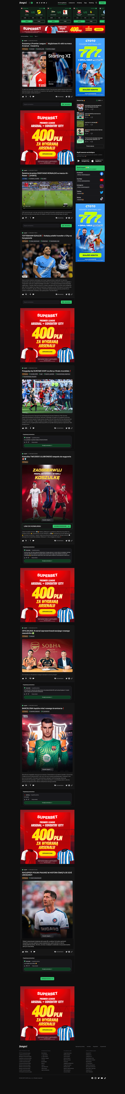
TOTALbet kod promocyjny (25, 1071)
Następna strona (46, 978)
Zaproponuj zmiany (80, 1046)
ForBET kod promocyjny (24, 1070)
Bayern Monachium (90, 1065)
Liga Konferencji (45, 1070)
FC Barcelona (89, 1063)
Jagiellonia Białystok (68, 1063)
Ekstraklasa (44, 1053)
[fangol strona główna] (23, 3)
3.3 (59, 17)
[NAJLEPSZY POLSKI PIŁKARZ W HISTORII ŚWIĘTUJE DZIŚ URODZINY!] (47, 909)
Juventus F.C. (89, 1070)
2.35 (51, 17)
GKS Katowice (67, 1070)
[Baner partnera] (62, 29)
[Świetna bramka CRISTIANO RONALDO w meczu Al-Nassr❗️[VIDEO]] (47, 193)
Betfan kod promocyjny (24, 1065)
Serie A (43, 1063)
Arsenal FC (88, 1053)
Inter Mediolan (89, 1071)
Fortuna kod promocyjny (25, 1063)
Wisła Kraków (67, 1054)
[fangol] (23, 1046)
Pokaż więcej (90, 146)
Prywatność (103, 1046)
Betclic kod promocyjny (24, 1068)
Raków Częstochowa (69, 1068)
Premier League (45, 1058)
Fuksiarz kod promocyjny (25, 1060)
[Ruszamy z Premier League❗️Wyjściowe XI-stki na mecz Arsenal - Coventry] (47, 67)
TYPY (39, 21)
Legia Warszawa (67, 1053)
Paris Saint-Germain (90, 1068)
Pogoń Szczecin (67, 1065)
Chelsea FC (88, 1054)
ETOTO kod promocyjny (24, 1053)
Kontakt (89, 1046)
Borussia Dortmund (90, 1066)
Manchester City (90, 1058)
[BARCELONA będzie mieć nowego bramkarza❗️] (47, 744)
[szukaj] (96, 3)
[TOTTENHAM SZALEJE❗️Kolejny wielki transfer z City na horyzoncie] (47, 262)
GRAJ (26, 21)
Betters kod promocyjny (25, 1066)
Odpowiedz (35, 442)
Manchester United (90, 1060)
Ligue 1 (43, 1065)
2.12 (25, 17)
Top (36, 36)
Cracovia (66, 1061)
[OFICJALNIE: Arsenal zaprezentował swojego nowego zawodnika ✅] (47, 652)
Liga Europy (44, 1068)
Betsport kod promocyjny (25, 1056)
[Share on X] (66, 96)
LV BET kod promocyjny (24, 1061)
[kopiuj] (72, 96)
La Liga (43, 1060)
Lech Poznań (67, 1056)
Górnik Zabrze (67, 1058)
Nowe (31, 36)
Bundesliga (44, 1061)
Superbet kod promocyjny (25, 1058)
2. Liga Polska (44, 1056)
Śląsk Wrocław (67, 1060)
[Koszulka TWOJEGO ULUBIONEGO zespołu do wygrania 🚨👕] (47, 496)
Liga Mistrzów (44, 1066)
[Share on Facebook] (69, 96)
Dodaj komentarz (46, 445)
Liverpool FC (89, 1056)
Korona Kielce (67, 1071)
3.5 (33, 17)
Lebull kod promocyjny (24, 1054)
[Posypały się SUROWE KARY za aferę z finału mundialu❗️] (47, 396)
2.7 (67, 17)
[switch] (31, 3)
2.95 (93, 17)
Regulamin (95, 1046)
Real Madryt (89, 1061)
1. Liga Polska (44, 1054)
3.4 (41, 17)
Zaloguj (102, 2)
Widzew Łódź (67, 1066)
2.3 (77, 17)
